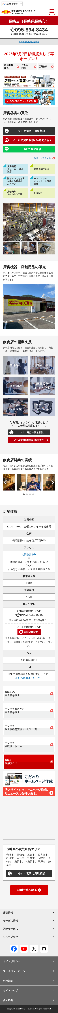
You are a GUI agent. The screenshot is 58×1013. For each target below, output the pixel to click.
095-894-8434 (31, 30)
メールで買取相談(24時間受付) (32, 140)
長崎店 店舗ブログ (11, 761)
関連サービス (10, 928)
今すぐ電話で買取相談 (31, 130)
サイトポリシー (11, 961)
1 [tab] (24, 494)
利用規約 (8, 980)
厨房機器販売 (8, 66)
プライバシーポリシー (15, 971)
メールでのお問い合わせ (29, 41)
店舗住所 (43, 66)
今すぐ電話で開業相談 (32, 432)
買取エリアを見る (42, 158)
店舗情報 (8, 912)
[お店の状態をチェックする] (29, 96)
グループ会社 (10, 936)
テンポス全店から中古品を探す (15, 710)
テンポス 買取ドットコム (13, 744)
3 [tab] (30, 494)
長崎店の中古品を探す (12, 693)
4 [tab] (33, 494)
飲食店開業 (24, 66)
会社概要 (8, 1000)
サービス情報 (10, 920)
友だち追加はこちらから (29, 677)
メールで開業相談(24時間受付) (29, 439)
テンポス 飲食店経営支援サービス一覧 (21, 727)
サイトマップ (10, 990)
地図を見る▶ (29, 554)
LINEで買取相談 (31, 149)
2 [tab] (27, 494)
